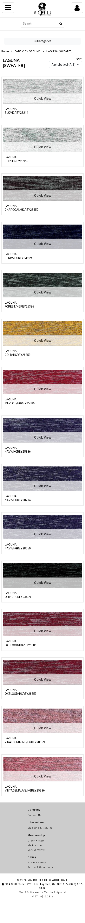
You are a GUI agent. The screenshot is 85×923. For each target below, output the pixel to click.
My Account (35, 845)
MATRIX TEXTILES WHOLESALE (48, 880)
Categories (44, 41)
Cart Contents (36, 849)
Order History (36, 840)
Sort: (79, 59)
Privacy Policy (37, 862)
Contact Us (34, 815)
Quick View (42, 99)
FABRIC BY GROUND (27, 51)
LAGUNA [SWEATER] (59, 51)
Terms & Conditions (40, 867)
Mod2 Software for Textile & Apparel (42, 892)
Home (5, 51)
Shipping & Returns (40, 828)
